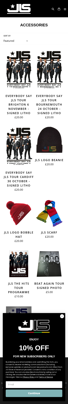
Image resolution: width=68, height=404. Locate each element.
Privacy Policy (29, 377)
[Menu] (65, 8)
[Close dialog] (62, 316)
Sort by (7, 36)
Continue (34, 393)
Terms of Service (46, 377)
